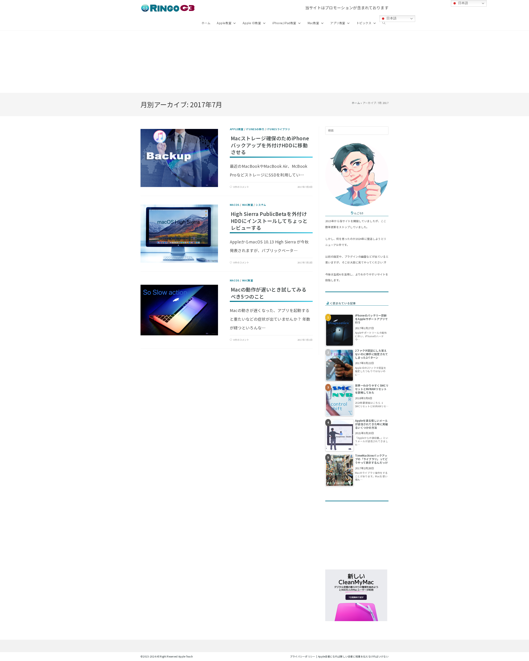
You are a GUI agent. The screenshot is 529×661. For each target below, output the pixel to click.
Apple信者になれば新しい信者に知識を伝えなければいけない (353, 656)
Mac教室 (247, 204)
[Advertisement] (264, 62)
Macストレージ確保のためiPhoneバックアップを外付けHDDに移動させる (270, 145)
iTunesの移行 (255, 129)
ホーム (356, 103)
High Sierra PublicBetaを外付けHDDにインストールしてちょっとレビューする (269, 220)
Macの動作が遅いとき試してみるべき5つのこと (269, 293)
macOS (234, 204)
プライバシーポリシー (302, 656)
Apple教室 (236, 129)
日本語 (391, 18)
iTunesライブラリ (278, 129)
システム (261, 204)
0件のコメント (241, 186)
